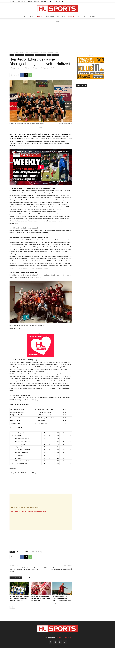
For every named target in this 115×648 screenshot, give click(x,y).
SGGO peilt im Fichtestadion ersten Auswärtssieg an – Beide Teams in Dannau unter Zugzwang (19, 598)
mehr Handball (55, 54)
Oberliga (22, 52)
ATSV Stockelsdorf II (19, 54)
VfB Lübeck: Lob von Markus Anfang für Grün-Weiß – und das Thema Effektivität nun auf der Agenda (24, 569)
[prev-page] (11, 607)
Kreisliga (12, 594)
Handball (16, 52)
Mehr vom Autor (27, 578)
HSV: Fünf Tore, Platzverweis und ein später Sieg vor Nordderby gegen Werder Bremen (57, 569)
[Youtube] (62, 1)
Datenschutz (43, 1)
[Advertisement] (57, 36)
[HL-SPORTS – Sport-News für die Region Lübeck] (57, 8)
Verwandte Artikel (16, 578)
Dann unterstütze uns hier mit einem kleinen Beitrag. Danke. (28, 511)
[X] (59, 1)
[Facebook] (53, 1)
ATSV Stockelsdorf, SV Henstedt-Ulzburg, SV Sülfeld (28, 551)
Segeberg (44, 54)
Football (33, 594)
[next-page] (13, 607)
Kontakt (30, 1)
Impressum (36, 1)
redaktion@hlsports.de (64, 637)
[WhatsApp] (30, 75)
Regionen (27, 54)
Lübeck (32, 54)
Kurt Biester (15, 71)
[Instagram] (56, 1)
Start (11, 52)
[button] (50, 1)
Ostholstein (37, 54)
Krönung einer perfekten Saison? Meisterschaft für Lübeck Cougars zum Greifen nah (40, 598)
